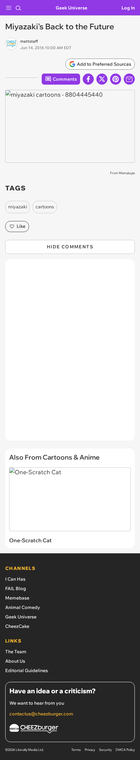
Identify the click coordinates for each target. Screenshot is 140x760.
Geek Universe (71, 8)
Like (21, 226)
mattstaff (29, 41)
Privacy (90, 750)
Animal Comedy (22, 607)
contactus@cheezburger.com (41, 714)
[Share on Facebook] (88, 79)
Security (105, 750)
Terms (76, 750)
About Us (15, 661)
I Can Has (15, 579)
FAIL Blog (15, 588)
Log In (128, 8)
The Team (15, 652)
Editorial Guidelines (26, 670)
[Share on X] (101, 79)
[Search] (18, 7)
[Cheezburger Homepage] (70, 729)
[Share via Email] (129, 79)
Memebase (17, 598)
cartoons (44, 207)
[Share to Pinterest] (115, 79)
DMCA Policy (125, 750)
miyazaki (17, 207)
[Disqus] (70, 353)
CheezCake (17, 626)
